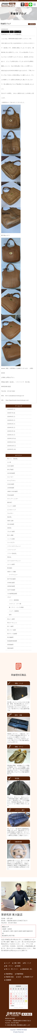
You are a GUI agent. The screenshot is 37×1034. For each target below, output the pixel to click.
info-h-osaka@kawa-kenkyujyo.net (14, 395)
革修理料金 (9, 974)
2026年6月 (10, 416)
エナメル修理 (11, 564)
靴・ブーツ (9, 966)
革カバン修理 (18, 31)
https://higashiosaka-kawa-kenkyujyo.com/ (17, 400)
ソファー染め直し (12, 553)
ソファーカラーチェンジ (14, 546)
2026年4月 (10, 424)
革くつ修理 (10, 626)
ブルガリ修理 (11, 531)
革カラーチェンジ (12, 622)
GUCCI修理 (10, 466)
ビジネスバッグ (11, 509)
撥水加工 (9, 502)
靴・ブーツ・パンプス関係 (16, 607)
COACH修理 (10, 484)
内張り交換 (10, 520)
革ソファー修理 (11, 630)
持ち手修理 (10, 469)
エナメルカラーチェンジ (14, 560)
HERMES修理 (11, 586)
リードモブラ (11, 542)
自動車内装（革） (27, 969)
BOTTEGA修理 (11, 579)
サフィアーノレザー (12, 498)
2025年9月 (10, 449)
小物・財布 (17, 963)
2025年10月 (10, 445)
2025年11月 (10, 442)
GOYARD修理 (11, 473)
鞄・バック (27, 963)
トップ (8, 963)
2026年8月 (10, 409)
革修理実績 (19, 974)
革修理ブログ (29, 977)
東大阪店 (9, 568)
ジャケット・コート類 (15, 603)
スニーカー (10, 477)
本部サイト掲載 (11, 571)
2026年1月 (10, 434)
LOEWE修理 (10, 487)
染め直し (9, 517)
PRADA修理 (10, 495)
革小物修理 (10, 637)
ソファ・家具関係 (14, 600)
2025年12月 (10, 438)
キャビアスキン (11, 480)
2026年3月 (10, 427)
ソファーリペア (11, 549)
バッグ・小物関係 (14, 611)
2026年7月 (10, 413)
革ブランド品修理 (12, 633)
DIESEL (9, 528)
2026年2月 (10, 431)
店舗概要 (8, 980)
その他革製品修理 (12, 593)
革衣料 (18, 966)
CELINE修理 (10, 524)
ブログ (11, 31)
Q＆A (19, 977)
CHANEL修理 (11, 582)
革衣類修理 (10, 644)
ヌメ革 (9, 462)
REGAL (9, 557)
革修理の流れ (10, 977)
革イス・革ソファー (12, 969)
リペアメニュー (5, 31)
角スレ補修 (10, 535)
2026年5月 (10, 420)
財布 (10, 614)
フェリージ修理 (11, 506)
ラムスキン (10, 513)
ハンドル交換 (11, 539)
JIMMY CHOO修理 (12, 491)
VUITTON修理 (11, 590)
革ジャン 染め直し (12, 458)
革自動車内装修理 (12, 641)
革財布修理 (10, 648)
